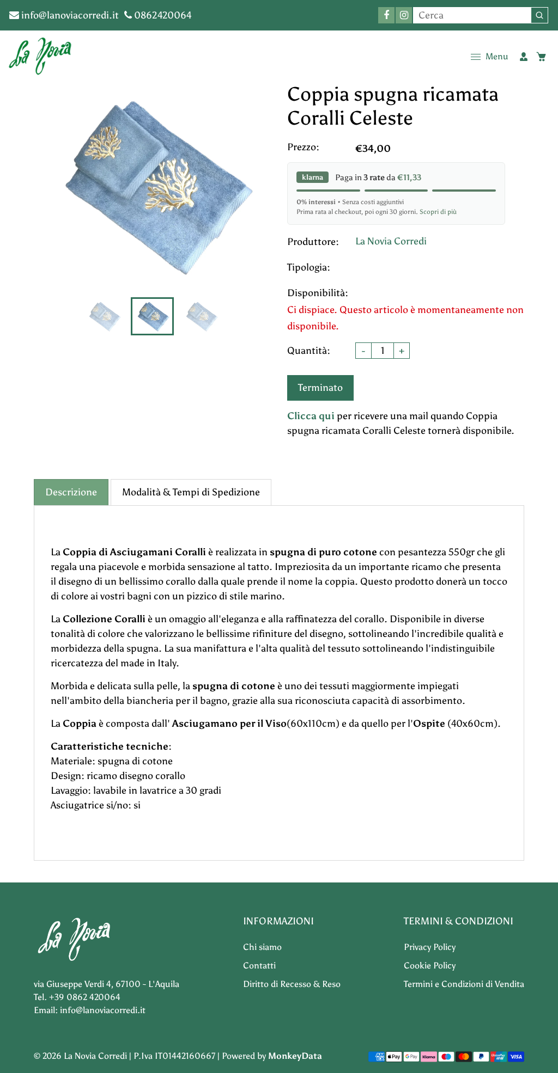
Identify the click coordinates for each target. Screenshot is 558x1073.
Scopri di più (438, 212)
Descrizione (71, 492)
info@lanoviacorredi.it (69, 15)
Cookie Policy (430, 965)
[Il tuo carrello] (541, 56)
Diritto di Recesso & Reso (292, 984)
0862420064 (162, 15)
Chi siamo (262, 947)
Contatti (259, 965)
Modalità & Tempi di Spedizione (191, 492)
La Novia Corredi (391, 241)
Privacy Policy (430, 947)
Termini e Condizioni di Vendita (464, 984)
